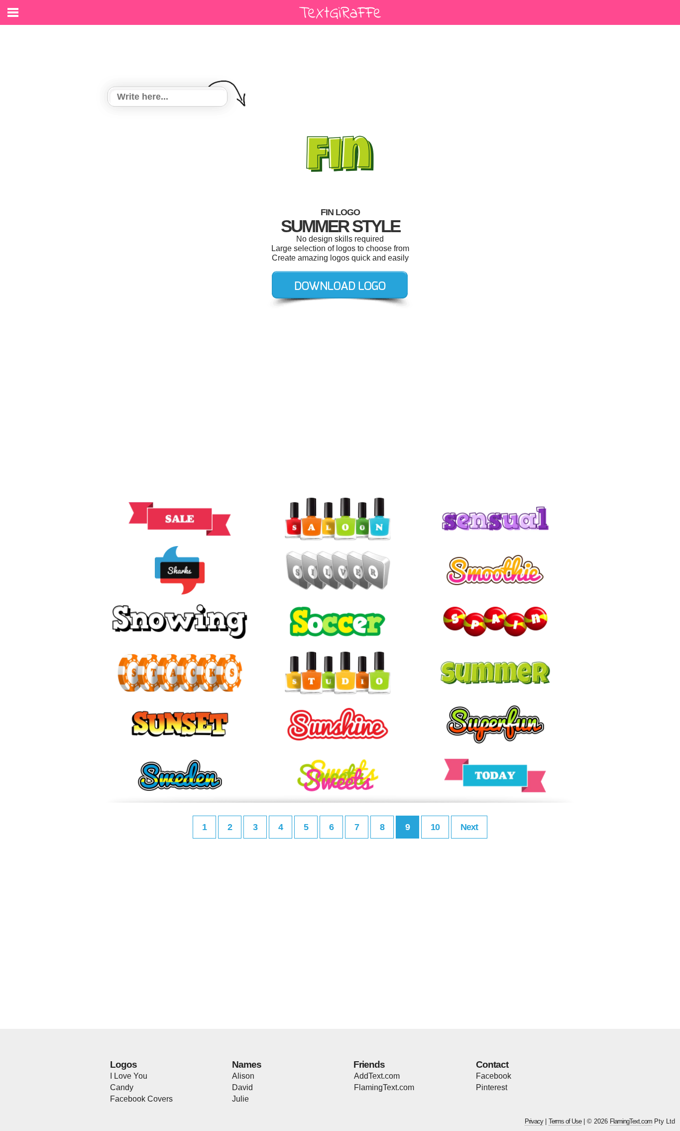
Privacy (534, 1121)
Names (246, 1064)
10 (435, 827)
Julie (240, 1099)
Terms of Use (565, 1121)
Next (469, 827)
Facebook (493, 1076)
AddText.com (377, 1076)
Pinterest (491, 1087)
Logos (123, 1064)
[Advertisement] (342, 49)
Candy (121, 1087)
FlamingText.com (384, 1087)
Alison (243, 1076)
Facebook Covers (141, 1099)
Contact (492, 1064)
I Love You (128, 1076)
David (242, 1087)
